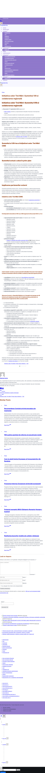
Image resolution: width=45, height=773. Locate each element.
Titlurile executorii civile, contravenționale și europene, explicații (17, 630)
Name (24, 577)
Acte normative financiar (10, 56)
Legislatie (4, 744)
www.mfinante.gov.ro (7, 688)
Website (24, 583)
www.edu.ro (5, 689)
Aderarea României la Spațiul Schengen (9, 392)
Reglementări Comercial (9, 75)
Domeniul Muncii (8, 39)
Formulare (7, 49)
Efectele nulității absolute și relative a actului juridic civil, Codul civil (18, 634)
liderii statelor (7, 111)
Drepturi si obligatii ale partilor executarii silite (17, 240)
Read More (7, 425)
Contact (5, 80)
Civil (6, 34)
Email (24, 580)
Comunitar (4, 644)
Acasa (4, 27)
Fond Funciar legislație (9, 63)
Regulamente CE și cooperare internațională (12, 677)
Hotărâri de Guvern (9, 65)
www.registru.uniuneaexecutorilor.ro (10, 696)
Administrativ (5, 639)
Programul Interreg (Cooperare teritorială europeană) (22, 484)
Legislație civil (8, 68)
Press (4, 51)
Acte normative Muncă (9, 58)
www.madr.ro (5, 692)
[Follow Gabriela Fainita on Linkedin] (3, 389)
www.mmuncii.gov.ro (7, 686)
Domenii (3, 724)
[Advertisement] (22, 8)
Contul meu (5, 18)
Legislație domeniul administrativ (10, 671)
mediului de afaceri (13, 361)
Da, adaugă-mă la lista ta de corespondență (11, 586)
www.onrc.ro (5, 684)
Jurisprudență (6, 53)
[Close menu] (0, 719)
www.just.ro (5, 683)
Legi (5, 66)
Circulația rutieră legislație (8, 661)
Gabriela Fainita (4, 378)
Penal (6, 44)
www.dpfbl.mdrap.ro (7, 691)
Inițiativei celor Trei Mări (21, 136)
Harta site (4, 738)
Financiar (4, 649)
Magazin (4, 762)
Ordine (6, 73)
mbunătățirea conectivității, (28, 277)
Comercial (7, 36)
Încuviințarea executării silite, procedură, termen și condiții (16, 632)
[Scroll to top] (1, 716)
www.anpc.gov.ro (6, 697)
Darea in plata (7, 78)
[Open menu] (1, 85)
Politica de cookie (7, 710)
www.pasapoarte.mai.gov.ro (9, 694)
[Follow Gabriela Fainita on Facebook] (1, 389)
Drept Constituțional (9, 41)
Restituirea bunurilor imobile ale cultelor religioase (21, 536)
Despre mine (6, 29)
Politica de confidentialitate (9, 709)
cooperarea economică (34, 200)
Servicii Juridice (6, 707)
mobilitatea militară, (34, 321)
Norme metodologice (9, 71)
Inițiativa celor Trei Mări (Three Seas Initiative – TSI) (16, 363)
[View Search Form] (1, 23)
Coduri (6, 61)
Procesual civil (8, 46)
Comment (32, 574)
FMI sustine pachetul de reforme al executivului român (23, 435)
